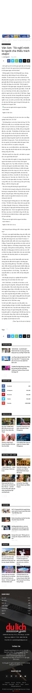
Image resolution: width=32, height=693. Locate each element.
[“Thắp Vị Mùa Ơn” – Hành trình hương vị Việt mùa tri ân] (8, 462)
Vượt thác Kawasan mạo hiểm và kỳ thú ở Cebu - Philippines (23, 428)
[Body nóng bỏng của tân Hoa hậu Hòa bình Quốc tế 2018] (6, 519)
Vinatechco (17, 691)
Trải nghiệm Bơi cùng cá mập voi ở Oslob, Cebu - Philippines (23, 444)
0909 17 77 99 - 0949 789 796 (19, 637)
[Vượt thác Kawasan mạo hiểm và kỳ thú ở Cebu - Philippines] (23, 421)
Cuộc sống (4, 684)
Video (22, 684)
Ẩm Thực (18, 682)
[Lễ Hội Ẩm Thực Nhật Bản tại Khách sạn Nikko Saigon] (23, 478)
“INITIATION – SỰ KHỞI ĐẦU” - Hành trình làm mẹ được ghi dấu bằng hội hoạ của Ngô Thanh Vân (21, 350)
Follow (28, 390)
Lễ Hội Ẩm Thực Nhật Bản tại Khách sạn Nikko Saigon (23, 484)
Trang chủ (4, 40)
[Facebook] (7, 676)
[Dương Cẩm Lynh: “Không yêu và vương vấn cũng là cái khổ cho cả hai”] (6, 536)
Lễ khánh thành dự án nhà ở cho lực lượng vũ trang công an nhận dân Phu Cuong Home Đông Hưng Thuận (23, 578)
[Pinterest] (16, 676)
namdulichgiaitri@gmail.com (19, 640)
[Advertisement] (16, 17)
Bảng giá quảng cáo (16, 686)
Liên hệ (27, 684)
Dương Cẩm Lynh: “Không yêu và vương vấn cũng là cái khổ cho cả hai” (21, 536)
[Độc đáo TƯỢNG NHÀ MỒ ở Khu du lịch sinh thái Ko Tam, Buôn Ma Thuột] (8, 421)
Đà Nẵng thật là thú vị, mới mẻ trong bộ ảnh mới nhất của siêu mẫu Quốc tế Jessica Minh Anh (20, 528)
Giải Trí (10, 40)
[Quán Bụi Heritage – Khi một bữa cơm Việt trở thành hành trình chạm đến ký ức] (23, 462)
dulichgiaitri (6, 57)
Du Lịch (13, 682)
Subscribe (27, 403)
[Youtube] (25, 676)
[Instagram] (11, 676)
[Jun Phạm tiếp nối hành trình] (6, 358)
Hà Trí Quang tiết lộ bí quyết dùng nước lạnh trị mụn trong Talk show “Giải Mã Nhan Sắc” (21, 511)
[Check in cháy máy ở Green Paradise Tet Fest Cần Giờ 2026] (8, 437)
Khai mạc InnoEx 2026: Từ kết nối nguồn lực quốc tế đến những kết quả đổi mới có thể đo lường (23, 560)
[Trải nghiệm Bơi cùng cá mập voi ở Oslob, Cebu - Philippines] (23, 437)
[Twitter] (20, 676)
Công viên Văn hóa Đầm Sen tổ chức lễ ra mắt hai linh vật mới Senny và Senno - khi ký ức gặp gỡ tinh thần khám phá (8, 578)
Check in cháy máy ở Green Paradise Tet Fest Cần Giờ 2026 (8, 444)
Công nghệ (11, 684)
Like (29, 386)
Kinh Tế (24, 682)
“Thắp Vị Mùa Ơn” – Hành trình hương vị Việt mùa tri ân (8, 469)
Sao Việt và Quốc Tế (6, 44)
